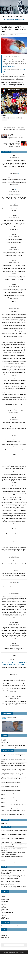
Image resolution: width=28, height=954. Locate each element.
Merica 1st (3, 907)
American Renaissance (6, 895)
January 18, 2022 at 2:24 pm (14, 191)
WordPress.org (4, 940)
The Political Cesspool (6, 914)
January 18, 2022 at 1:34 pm (14, 175)
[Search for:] (14, 945)
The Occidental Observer (7, 912)
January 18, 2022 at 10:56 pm (14, 645)
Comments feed (5, 937)
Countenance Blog (5, 899)
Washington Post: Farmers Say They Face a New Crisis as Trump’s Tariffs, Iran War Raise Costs (13, 810)
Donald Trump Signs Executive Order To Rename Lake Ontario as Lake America (13, 754)
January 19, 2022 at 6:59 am (14, 543)
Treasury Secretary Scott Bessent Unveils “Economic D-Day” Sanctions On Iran (13, 777)
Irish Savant (4, 904)
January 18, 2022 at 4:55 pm (14, 676)
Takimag (3, 911)
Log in (2, 933)
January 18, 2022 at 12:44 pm (14, 157)
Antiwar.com (4, 898)
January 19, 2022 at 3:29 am (14, 217)
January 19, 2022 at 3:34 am (14, 456)
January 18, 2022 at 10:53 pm (14, 530)
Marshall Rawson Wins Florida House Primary (11, 863)
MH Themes (22, 952)
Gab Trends (4, 903)
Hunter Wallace (14, 34)
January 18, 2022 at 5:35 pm (14, 583)
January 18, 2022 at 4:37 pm (14, 624)
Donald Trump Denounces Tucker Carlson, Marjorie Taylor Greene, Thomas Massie (13, 853)
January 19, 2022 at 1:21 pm (14, 249)
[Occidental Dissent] (14, 13)
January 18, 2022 (6, 34)
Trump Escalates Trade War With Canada (11, 842)
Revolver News (4, 909)
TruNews (3, 915)
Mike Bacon (14, 248)
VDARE (3, 917)
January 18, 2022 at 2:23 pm (14, 262)
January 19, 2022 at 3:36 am (14, 656)
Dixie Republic (4, 901)
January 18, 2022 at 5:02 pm (14, 698)
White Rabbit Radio (6, 919)
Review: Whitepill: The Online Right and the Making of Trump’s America (12, 781)
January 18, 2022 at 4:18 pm (14, 570)
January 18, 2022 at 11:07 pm (14, 419)
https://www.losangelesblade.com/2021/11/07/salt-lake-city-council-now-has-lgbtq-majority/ (14, 663)
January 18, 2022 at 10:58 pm (14, 557)
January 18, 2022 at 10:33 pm (14, 593)
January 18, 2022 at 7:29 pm (14, 406)
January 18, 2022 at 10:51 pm (14, 437)
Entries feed (4, 935)
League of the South (6, 906)
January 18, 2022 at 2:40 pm (14, 308)
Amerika (3, 896)
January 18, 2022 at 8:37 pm (14, 205)
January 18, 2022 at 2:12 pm (14, 236)
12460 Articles (21, 127)
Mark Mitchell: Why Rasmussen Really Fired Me (12, 856)
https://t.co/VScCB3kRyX (9, 66)
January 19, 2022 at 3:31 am (14, 286)
